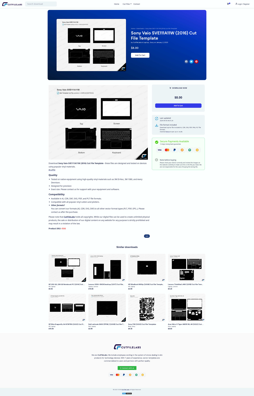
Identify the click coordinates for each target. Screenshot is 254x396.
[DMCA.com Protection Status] (127, 393)
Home (133, 28)
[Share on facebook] (186, 61)
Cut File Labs (125, 389)
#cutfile (52, 170)
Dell (89, 326)
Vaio (147, 236)
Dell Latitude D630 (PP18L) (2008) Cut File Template (109, 324)
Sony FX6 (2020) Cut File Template (142, 324)
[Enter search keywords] (41, 4)
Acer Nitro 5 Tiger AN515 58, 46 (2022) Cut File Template (190, 324)
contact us (71, 189)
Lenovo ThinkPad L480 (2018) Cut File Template (187, 284)
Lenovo (95, 286)
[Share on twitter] (191, 61)
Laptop (146, 42)
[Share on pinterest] (196, 61)
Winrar (168, 132)
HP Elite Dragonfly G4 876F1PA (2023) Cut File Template (71, 324)
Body (129, 326)
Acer (169, 326)
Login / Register (243, 4)
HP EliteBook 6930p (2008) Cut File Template (146, 284)
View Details (67, 268)
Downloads (140, 28)
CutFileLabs (137, 42)
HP (49, 286)
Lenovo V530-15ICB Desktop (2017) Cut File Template (109, 284)
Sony (152, 42)
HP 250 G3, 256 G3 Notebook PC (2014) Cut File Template (71, 284)
